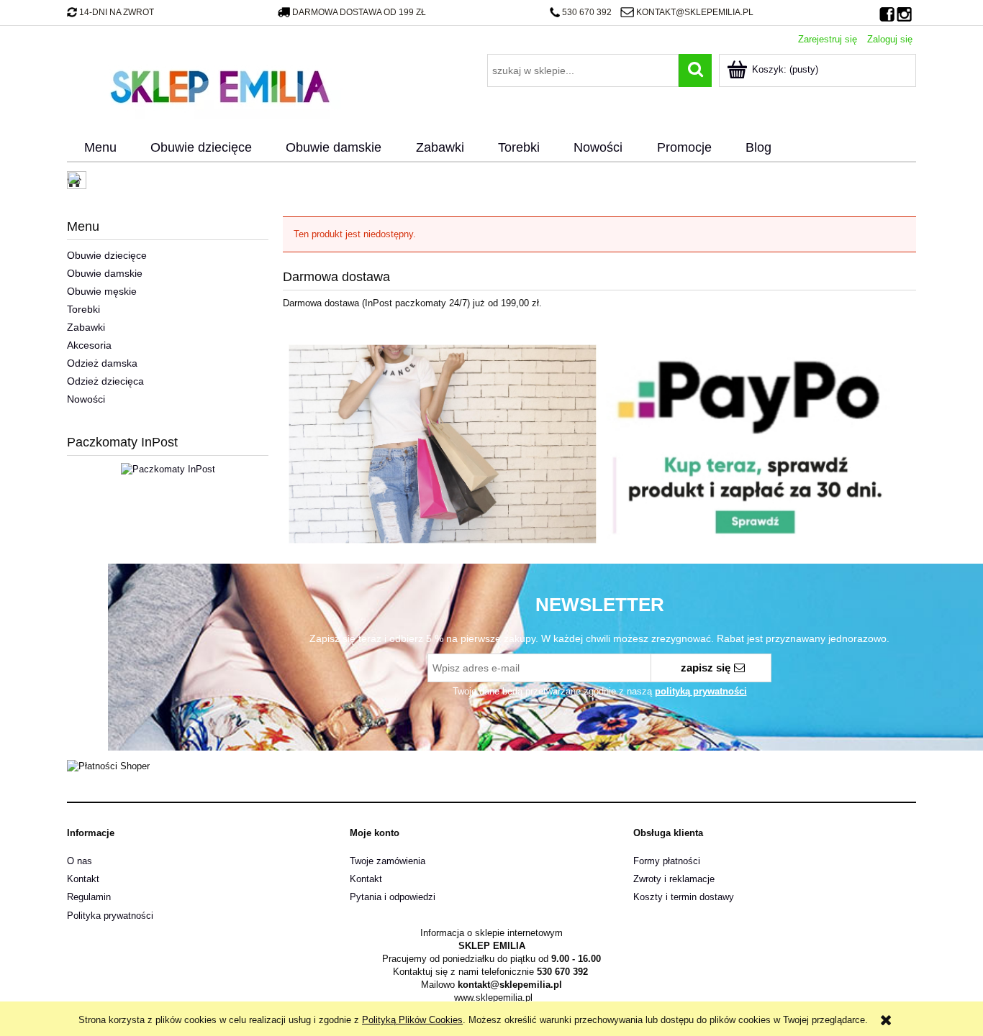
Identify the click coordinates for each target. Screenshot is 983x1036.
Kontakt (83, 879)
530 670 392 (587, 12)
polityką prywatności (701, 691)
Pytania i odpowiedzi (392, 896)
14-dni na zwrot (116, 12)
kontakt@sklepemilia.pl (694, 12)
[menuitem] (100, 148)
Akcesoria (89, 345)
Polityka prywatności (110, 915)
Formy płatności (666, 861)
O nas (79, 861)
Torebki (83, 309)
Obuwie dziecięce (107, 255)
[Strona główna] (219, 85)
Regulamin (89, 896)
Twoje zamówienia (387, 861)
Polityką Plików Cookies (412, 1019)
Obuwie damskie (104, 273)
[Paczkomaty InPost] (168, 468)
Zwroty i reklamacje (674, 879)
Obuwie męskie (102, 291)
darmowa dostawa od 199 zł (359, 12)
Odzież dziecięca (105, 381)
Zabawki (86, 327)
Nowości (86, 399)
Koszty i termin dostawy (683, 896)
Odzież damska (102, 363)
